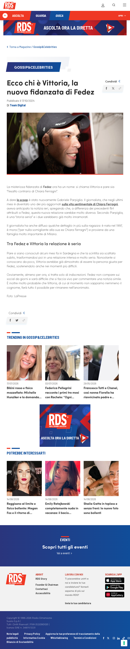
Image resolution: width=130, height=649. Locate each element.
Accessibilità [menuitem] (43, 593)
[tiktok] (123, 638)
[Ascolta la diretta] (5, 15)
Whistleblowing (59, 637)
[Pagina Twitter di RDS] (108, 638)
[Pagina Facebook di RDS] (103, 638)
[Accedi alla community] (103, 5)
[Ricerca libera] (114, 5)
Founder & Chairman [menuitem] (47, 584)
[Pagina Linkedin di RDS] (118, 638)
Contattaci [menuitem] (42, 588)
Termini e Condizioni (84, 637)
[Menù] (125, 5)
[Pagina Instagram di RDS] (114, 638)
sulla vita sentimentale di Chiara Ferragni (90, 204)
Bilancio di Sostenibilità (20, 641)
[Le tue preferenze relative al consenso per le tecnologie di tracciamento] (124, 643)
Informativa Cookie (34, 637)
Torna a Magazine (20, 47)
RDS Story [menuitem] (41, 578)
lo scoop (22, 200)
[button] (106, 88)
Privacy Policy (32, 633)
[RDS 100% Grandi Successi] (9, 6)
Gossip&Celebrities (45, 47)
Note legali (13, 633)
